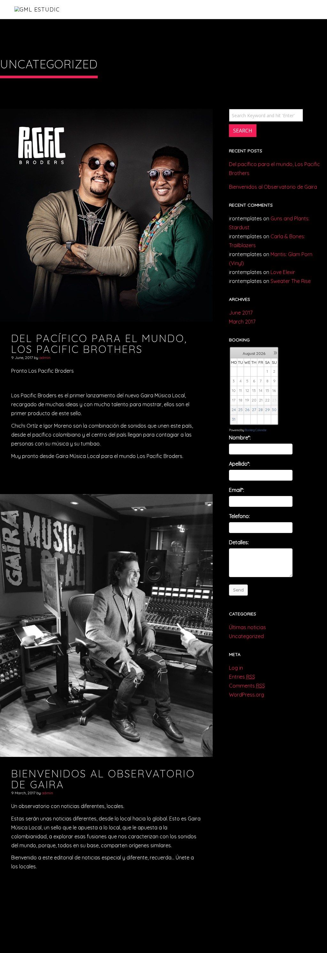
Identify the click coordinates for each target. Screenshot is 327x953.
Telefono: (239, 516)
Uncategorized (246, 636)
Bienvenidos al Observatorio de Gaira (273, 187)
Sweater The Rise (290, 281)
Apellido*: (239, 464)
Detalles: (239, 542)
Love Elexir (282, 272)
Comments (247, 685)
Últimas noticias (247, 627)
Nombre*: (240, 437)
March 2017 (242, 321)
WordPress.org (246, 694)
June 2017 (241, 312)
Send (238, 590)
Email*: (236, 490)
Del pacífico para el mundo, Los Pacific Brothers (274, 168)
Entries (242, 677)
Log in (236, 668)
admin (44, 357)
